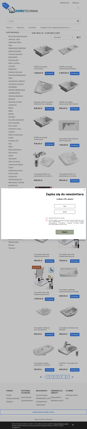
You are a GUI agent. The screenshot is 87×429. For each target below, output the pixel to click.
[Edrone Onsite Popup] (43, 214)
